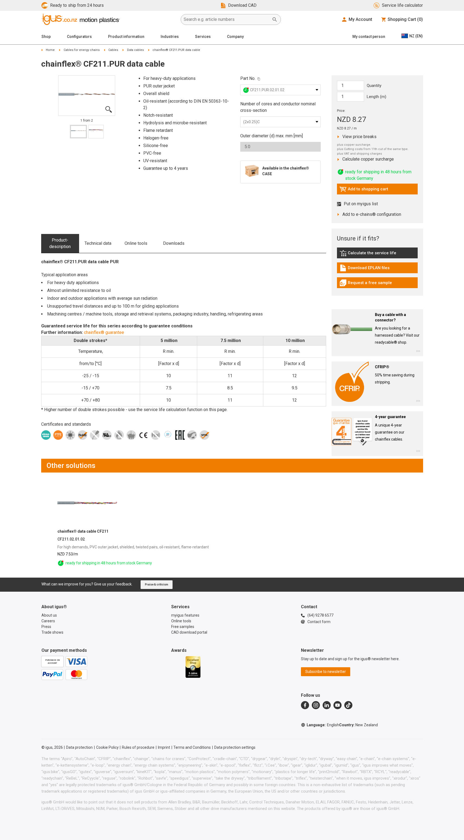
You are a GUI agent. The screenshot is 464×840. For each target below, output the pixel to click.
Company (235, 36)
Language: (323, 725)
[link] (377, 255)
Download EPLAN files (364, 269)
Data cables (135, 50)
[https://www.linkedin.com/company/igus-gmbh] (327, 705)
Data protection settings (234, 747)
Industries (170, 36)
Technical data (98, 243)
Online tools (136, 243)
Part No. (247, 78)
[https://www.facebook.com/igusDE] (305, 705)
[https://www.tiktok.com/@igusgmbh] (348, 705)
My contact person (368, 36)
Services (203, 36)
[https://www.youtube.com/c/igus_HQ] (337, 705)
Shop (46, 36)
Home (50, 50)
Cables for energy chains (82, 50)
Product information (126, 36)
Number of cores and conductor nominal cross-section (278, 107)
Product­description (60, 243)
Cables (113, 50)
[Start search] (274, 19)
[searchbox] (226, 19)
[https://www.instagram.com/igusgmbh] (316, 705)
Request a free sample (365, 284)
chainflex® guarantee (104, 332)
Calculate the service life (369, 254)
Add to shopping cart (363, 190)
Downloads (173, 243)
